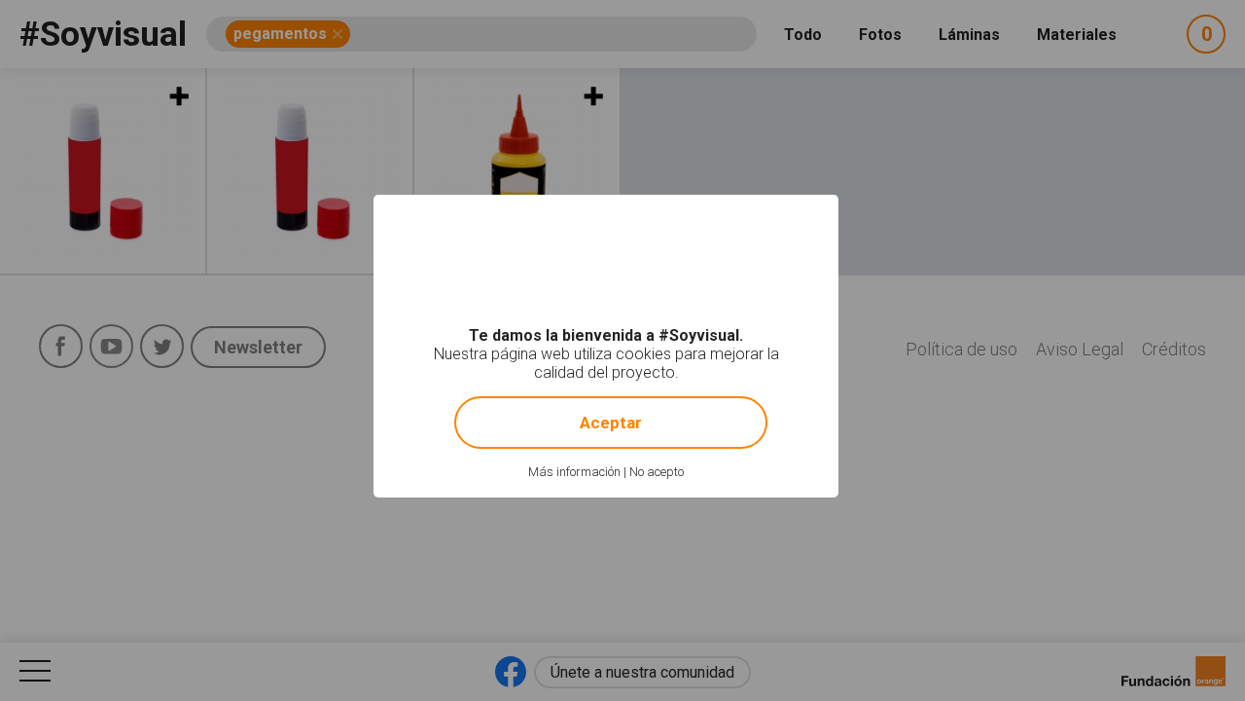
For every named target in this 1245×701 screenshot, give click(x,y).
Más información (574, 471)
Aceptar (611, 422)
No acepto (656, 471)
